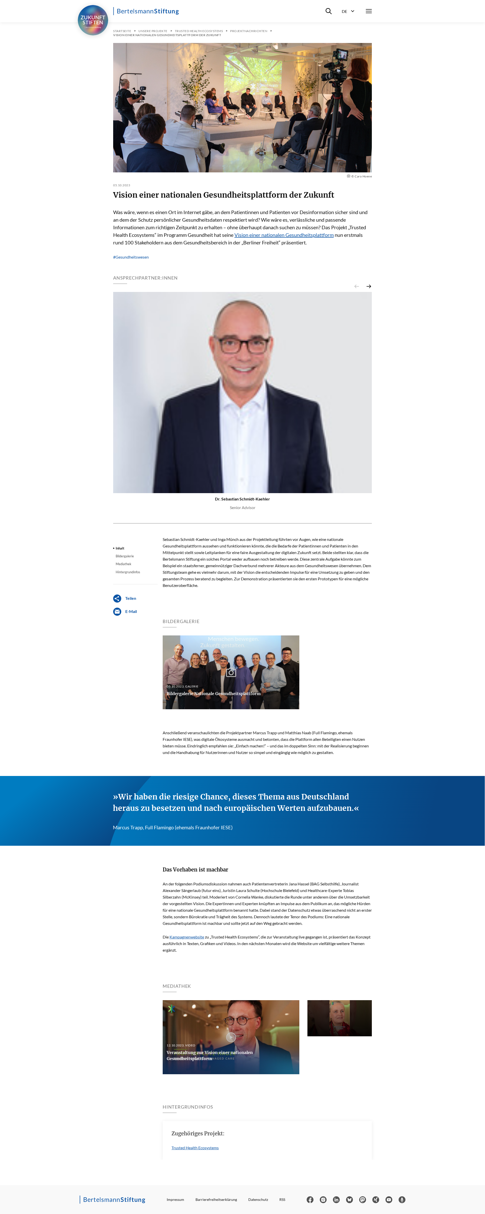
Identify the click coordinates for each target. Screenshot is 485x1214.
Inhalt (120, 548)
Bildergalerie (125, 556)
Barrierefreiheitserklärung (216, 1199)
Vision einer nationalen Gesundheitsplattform (284, 235)
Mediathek (123, 564)
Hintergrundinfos (128, 572)
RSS (282, 1199)
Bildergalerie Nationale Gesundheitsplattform (214, 693)
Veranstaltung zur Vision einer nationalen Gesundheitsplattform (210, 1055)
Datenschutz (258, 1199)
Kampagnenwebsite (186, 936)
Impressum (175, 1199)
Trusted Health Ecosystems (195, 1147)
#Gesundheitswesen (131, 257)
